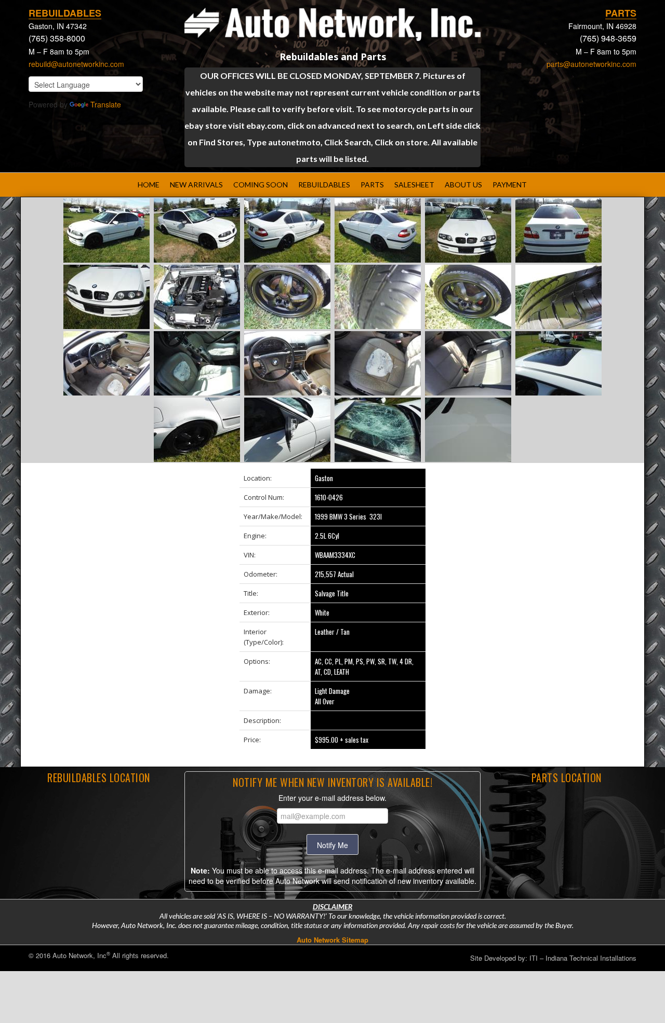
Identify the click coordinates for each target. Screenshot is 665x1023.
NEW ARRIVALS (196, 184)
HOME (148, 184)
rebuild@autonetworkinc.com (76, 64)
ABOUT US (463, 184)
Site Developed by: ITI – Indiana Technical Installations (553, 958)
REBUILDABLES (324, 184)
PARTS (372, 184)
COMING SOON (260, 184)
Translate (105, 104)
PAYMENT (510, 184)
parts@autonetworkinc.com (591, 64)
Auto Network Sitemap (332, 940)
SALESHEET (414, 184)
